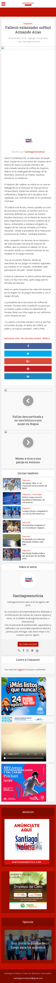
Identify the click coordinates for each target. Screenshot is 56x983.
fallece (47, 338)
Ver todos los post (28, 644)
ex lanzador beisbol (31, 338)
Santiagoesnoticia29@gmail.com (28, 978)
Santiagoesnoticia (31, 41)
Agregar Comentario (38, 38)
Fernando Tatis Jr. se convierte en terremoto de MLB (34, 486)
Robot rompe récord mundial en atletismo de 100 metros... (33, 500)
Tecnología (37, 494)
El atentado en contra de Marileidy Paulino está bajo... (33, 542)
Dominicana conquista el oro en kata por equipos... (34, 526)
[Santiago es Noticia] (28, 3)
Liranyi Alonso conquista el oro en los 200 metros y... (34, 512)
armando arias (13, 338)
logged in (21, 669)
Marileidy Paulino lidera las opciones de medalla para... (33, 556)
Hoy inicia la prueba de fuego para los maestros (28, 945)
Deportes (28, 23)
